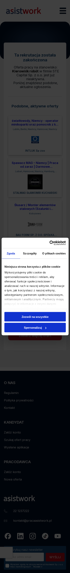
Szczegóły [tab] (30, 253)
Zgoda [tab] (11, 253)
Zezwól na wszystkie (35, 316)
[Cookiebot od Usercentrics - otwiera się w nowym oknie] (50, 243)
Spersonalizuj (33, 327)
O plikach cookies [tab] (54, 253)
